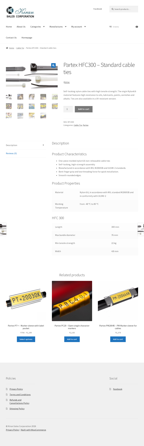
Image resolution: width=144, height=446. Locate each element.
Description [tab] (11, 145)
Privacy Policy (16, 389)
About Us (21, 26)
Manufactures (56, 26)
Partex (85, 125)
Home (9, 26)
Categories (35, 26)
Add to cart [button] (72, 339)
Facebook (98, 9)
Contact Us (11, 37)
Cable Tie (20, 48)
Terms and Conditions (20, 394)
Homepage (27, 37)
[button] (53, 65)
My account (76, 26)
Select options (26, 339)
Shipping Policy (17, 408)
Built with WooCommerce (33, 429)
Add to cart (83, 109)
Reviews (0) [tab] (11, 153)
